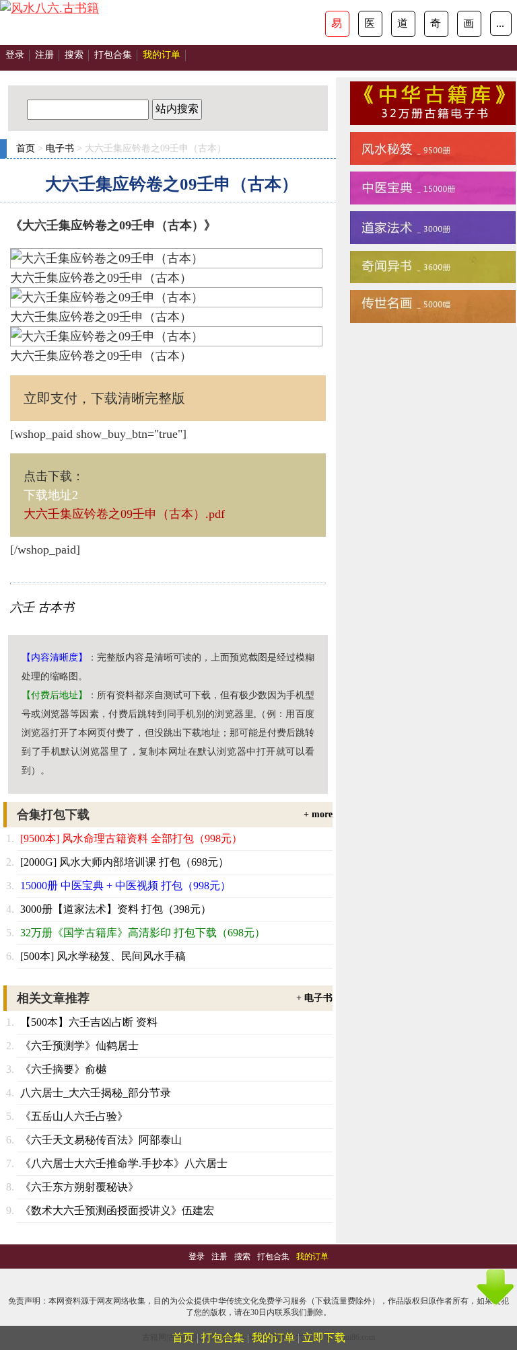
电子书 (60, 148)
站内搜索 (177, 108)
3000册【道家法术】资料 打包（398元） (115, 909)
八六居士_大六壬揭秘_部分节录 (95, 1092)
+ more (318, 814)
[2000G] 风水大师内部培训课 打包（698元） (124, 862)
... (500, 23)
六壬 (22, 607)
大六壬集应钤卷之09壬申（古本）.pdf (124, 514)
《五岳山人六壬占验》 (74, 1116)
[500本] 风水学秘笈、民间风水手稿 (103, 956)
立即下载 (323, 1337)
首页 (25, 148)
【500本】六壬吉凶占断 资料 (89, 1022)
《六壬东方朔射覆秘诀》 (79, 1187)
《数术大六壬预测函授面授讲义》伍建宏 (117, 1210)
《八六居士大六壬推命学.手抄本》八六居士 (124, 1163)
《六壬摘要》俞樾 (63, 1069)
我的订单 (273, 1337)
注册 (44, 55)
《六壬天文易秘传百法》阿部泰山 (101, 1140)
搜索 (74, 55)
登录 (14, 55)
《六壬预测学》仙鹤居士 (79, 1045)
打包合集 (113, 55)
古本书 (56, 607)
